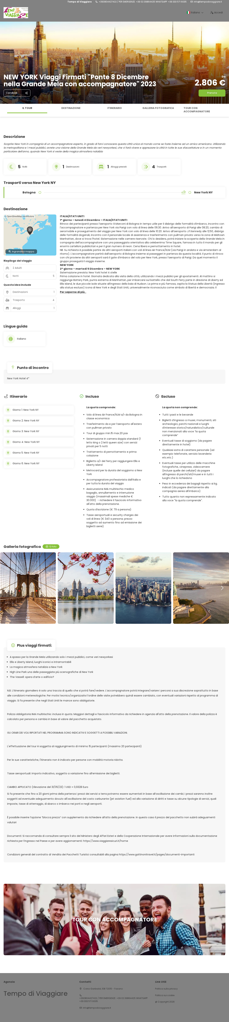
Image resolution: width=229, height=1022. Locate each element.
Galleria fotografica (158, 108)
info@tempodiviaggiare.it (208, 1)
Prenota (212, 93)
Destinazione (71, 108)
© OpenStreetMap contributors (19, 216)
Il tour (27, 108)
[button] (3, 110)
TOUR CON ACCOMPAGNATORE (197, 109)
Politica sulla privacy (166, 988)
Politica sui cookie (164, 995)
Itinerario (114, 108)
